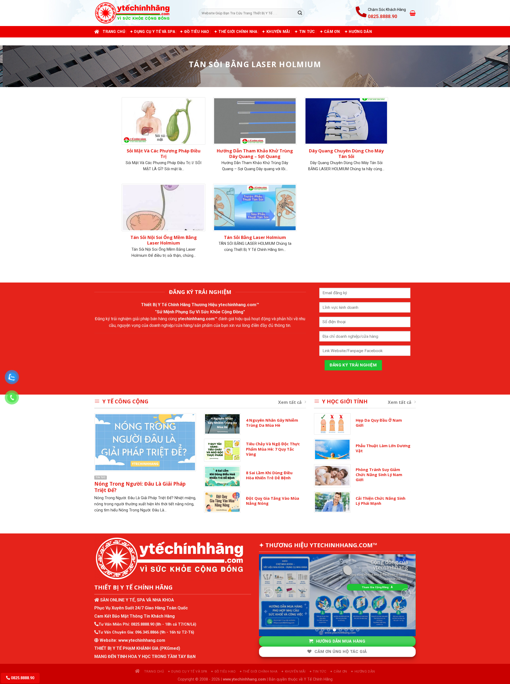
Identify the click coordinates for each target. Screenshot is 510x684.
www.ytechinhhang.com (141, 640)
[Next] (406, 593)
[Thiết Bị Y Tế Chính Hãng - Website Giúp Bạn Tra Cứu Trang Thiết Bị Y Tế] (142, 13)
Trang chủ (114, 31)
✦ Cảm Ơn (330, 31)
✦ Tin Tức (305, 31)
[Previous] (269, 593)
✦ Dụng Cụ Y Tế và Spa (152, 31)
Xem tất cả (290, 402)
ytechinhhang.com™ (238, 304)
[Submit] (299, 13)
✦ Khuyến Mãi (276, 31)
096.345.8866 (147, 632)
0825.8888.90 (142, 624)
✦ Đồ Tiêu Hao (194, 31)
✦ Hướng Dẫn (358, 31)
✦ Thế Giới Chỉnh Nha (235, 31)
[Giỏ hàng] (413, 13)
